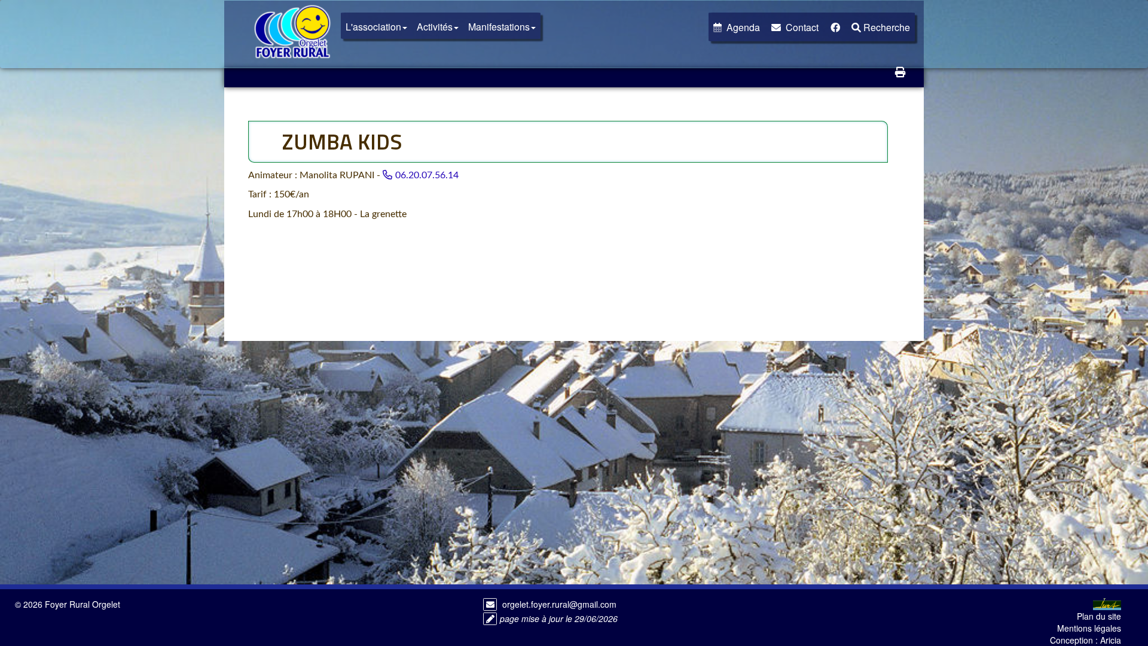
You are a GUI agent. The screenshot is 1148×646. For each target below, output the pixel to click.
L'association (373, 26)
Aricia (1110, 640)
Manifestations (499, 26)
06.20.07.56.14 (427, 175)
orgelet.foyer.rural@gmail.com (559, 604)
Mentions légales (1089, 628)
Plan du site (1099, 616)
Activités (435, 26)
